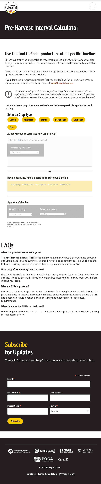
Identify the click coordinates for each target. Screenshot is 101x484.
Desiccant (53, 184)
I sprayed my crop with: (20, 147)
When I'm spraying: (48, 209)
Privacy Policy (66, 473)
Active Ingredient (39, 140)
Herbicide (65, 184)
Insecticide (22, 184)
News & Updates (47, 473)
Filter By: (13, 140)
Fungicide (41, 184)
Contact (31, 473)
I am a (54, 406)
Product (23, 140)
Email (11, 379)
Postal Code (14, 406)
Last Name (56, 392)
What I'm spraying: (17, 209)
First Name (13, 392)
